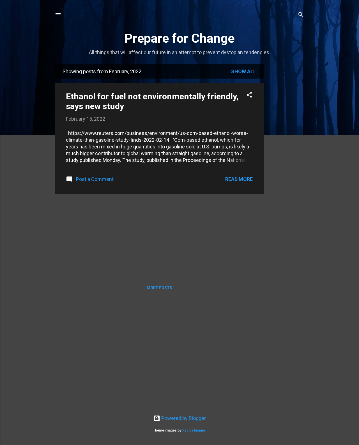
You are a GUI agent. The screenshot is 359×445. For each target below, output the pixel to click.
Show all (243, 71)
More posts (159, 288)
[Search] (301, 15)
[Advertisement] (286, 148)
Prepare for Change (179, 38)
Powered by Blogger (183, 418)
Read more (239, 179)
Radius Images (194, 430)
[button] (249, 95)
